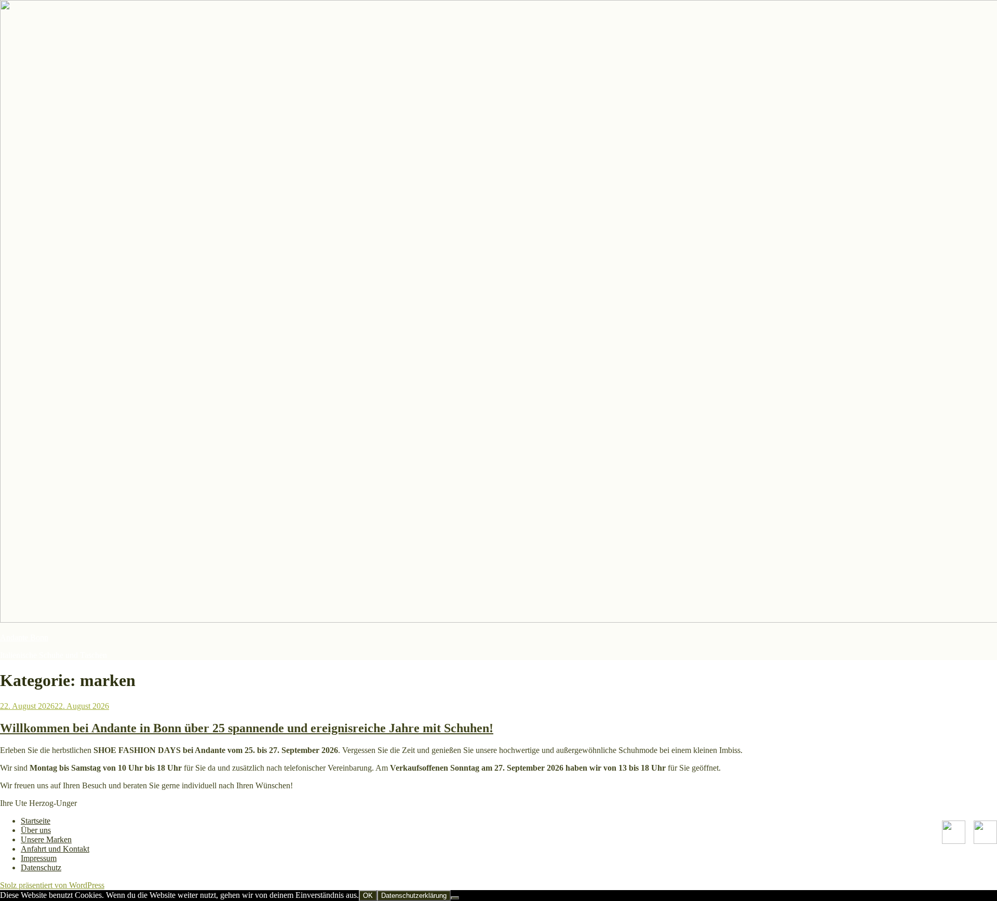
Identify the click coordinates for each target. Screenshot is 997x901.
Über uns (36, 830)
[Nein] (455, 897)
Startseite (35, 820)
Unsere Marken (46, 839)
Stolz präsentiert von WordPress (52, 885)
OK (368, 895)
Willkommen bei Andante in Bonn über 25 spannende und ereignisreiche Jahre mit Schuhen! (246, 728)
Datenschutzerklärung (414, 895)
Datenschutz (41, 867)
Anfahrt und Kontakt (55, 848)
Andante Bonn (24, 637)
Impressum (39, 858)
